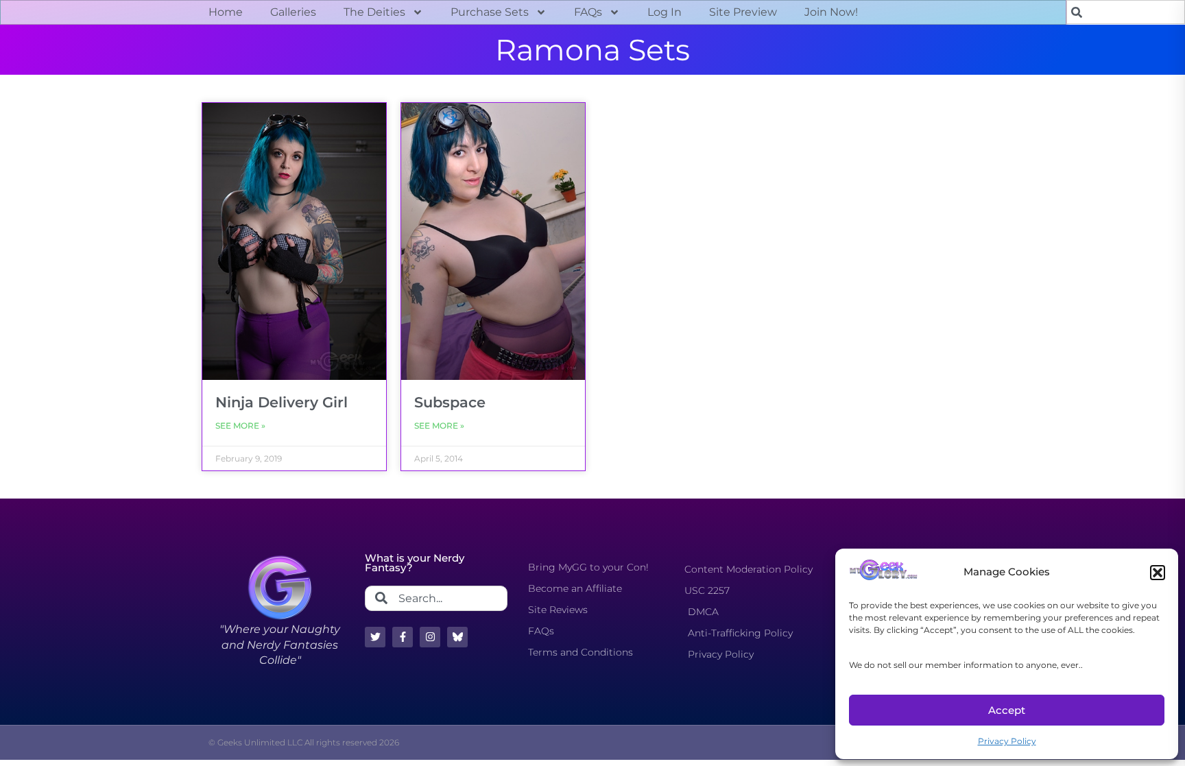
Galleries (293, 12)
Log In (664, 12)
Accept (1006, 710)
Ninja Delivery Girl (281, 402)
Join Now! (831, 12)
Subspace (450, 402)
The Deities (374, 12)
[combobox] (1125, 12)
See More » (240, 425)
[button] (1157, 572)
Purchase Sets (490, 12)
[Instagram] (430, 637)
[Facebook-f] (402, 637)
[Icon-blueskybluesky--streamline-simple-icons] (457, 637)
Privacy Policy (1007, 741)
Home (225, 12)
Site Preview (743, 12)
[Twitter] (375, 637)
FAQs (588, 12)
